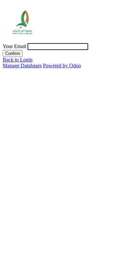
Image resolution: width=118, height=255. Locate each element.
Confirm (12, 53)
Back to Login (17, 59)
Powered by (62, 65)
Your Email (14, 46)
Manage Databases (22, 65)
